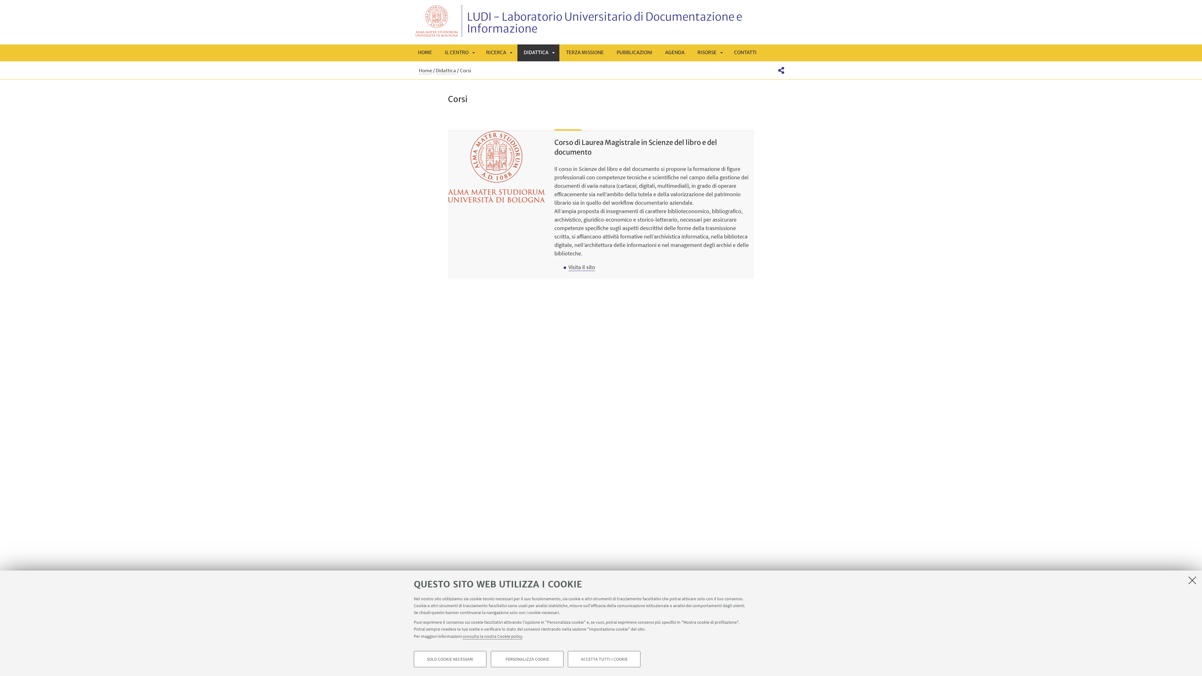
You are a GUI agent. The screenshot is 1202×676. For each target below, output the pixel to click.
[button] (781, 70)
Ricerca (496, 52)
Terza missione (585, 52)
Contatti (745, 52)
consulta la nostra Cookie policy (492, 636)
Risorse (707, 52)
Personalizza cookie (527, 659)
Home (425, 52)
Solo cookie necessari (450, 659)
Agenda (675, 52)
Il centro (457, 52)
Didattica (536, 52)
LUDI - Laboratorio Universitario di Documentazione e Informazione (604, 23)
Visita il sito (581, 267)
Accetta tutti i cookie (604, 659)
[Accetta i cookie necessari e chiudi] (1192, 580)
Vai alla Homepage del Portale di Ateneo (437, 21)
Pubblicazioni (634, 52)
